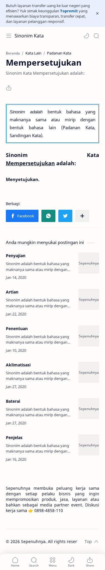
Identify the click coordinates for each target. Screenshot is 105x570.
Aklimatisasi (18, 365)
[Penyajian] (88, 263)
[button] (86, 35)
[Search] (96, 35)
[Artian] (88, 299)
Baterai (13, 401)
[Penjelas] (88, 444)
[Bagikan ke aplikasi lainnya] (82, 216)
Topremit (69, 10)
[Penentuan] (88, 336)
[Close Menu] (97, 13)
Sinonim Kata (29, 36)
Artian (12, 292)
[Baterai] (88, 408)
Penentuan (17, 328)
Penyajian (15, 255)
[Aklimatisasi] (88, 372)
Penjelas (14, 437)
